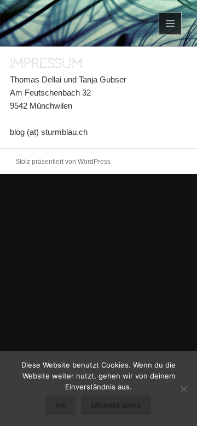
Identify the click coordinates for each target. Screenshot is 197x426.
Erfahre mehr (116, 405)
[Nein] (183, 388)
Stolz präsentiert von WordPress (63, 161)
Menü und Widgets (170, 34)
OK (61, 405)
